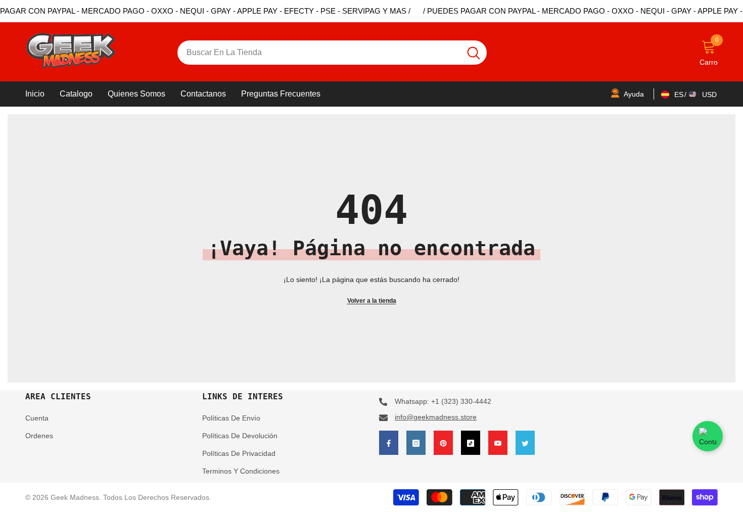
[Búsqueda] (332, 52)
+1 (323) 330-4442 (461, 401)
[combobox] (318, 52)
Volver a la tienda (371, 300)
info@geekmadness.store (436, 417)
